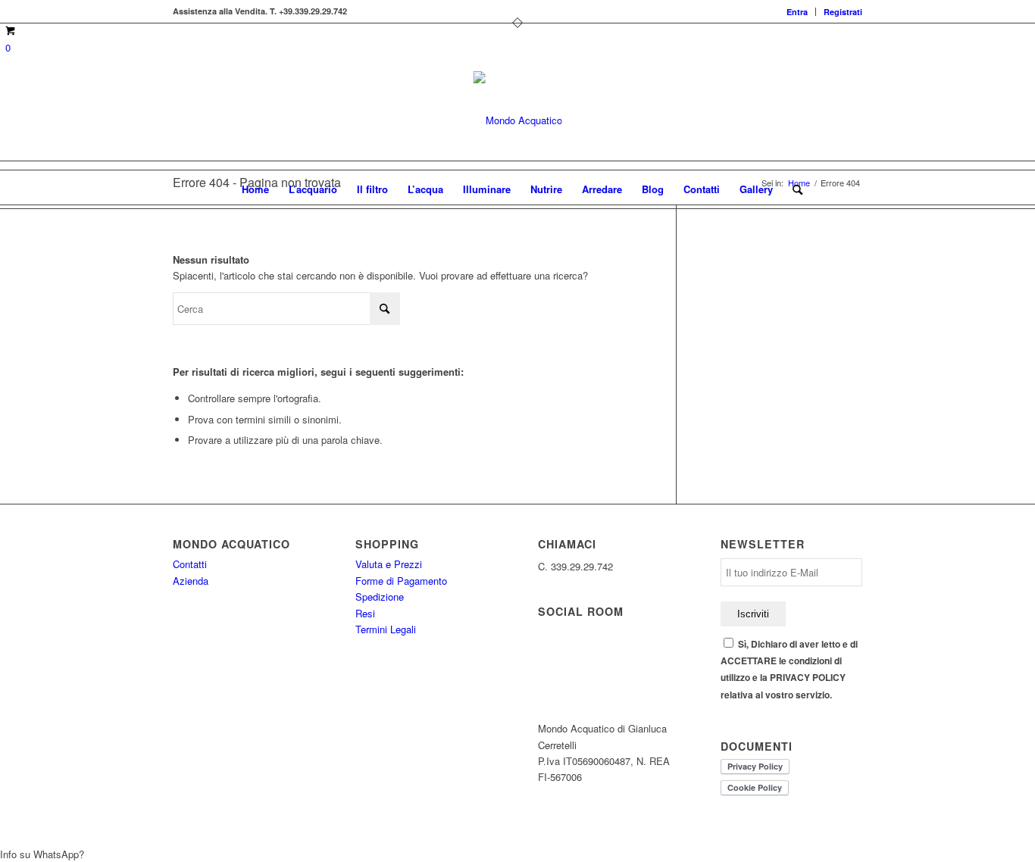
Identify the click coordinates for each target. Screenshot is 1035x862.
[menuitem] (797, 12)
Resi (365, 613)
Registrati (843, 11)
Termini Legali (385, 629)
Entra (797, 11)
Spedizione (379, 596)
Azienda (190, 580)
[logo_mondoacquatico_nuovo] (518, 120)
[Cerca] (792, 189)
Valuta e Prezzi (388, 564)
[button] (517, 854)
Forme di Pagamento (401, 580)
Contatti (190, 564)
